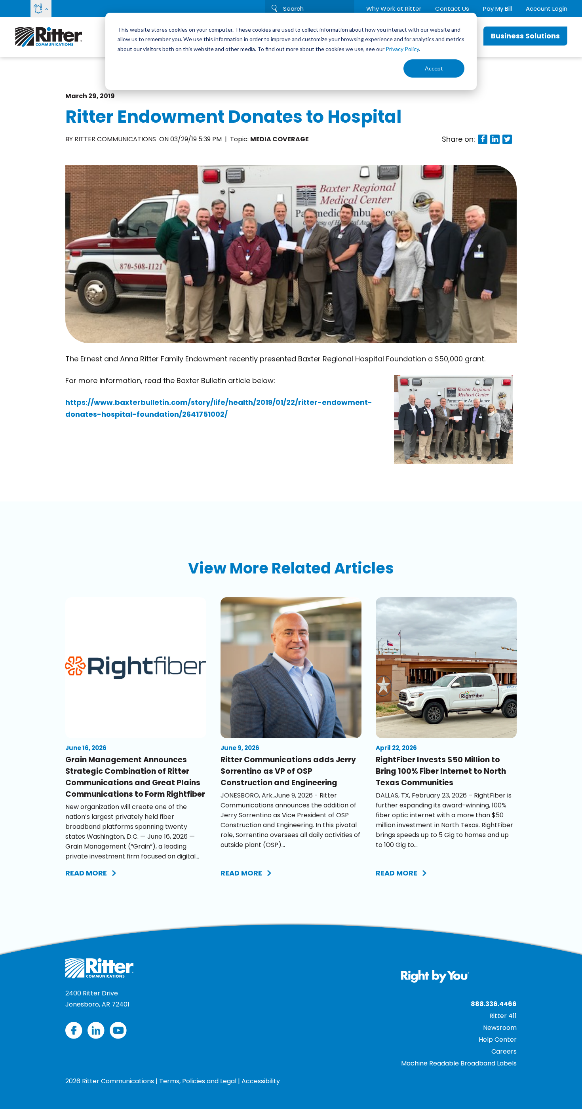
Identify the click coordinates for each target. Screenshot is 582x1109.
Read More (86, 873)
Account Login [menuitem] (546, 8)
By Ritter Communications (111, 139)
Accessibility (261, 1081)
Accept (434, 68)
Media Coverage (279, 139)
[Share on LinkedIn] (495, 139)
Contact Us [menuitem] (452, 8)
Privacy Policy (402, 49)
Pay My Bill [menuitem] (497, 8)
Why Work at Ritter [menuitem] (393, 8)
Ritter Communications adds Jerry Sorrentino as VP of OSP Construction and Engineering (288, 771)
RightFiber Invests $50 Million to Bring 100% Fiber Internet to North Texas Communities (441, 771)
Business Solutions (525, 36)
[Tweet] (507, 139)
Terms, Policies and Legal (197, 1081)
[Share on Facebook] (482, 139)
